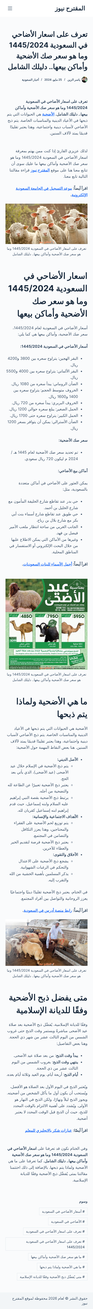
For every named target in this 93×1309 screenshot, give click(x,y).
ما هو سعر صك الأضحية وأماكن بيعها (58, 1257)
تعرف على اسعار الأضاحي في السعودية (55, 1231)
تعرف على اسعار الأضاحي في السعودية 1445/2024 (55, 1244)
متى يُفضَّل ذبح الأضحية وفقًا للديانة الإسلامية (52, 1277)
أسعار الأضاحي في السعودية (63, 1211)
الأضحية (48, 114)
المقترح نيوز (70, 8)
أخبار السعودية (30, 79)
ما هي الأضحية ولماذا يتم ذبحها (62, 1267)
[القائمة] (10, 8)
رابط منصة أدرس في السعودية (48, 910)
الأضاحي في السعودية (68, 1221)
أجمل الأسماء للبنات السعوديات (47, 564)
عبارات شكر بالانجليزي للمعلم (48, 1130)
